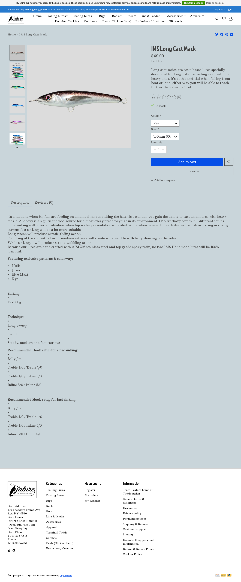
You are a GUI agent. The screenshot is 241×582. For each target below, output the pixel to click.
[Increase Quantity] (162, 149)
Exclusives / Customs (150, 21)
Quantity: (157, 142)
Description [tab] (20, 202)
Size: (155, 129)
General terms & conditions (133, 501)
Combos (51, 538)
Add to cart (187, 162)
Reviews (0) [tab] (44, 202)
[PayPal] (223, 575)
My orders (91, 495)
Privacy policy (132, 513)
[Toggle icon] (217, 19)
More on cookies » (215, 3)
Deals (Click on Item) (116, 21)
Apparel (51, 527)
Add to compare (164, 180)
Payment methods (134, 518)
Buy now (192, 171)
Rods (49, 511)
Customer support (134, 529)
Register (90, 490)
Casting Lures (55, 495)
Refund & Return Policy (138, 549)
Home (37, 16)
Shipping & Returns (135, 524)
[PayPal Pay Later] (229, 575)
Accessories (53, 522)
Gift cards (176, 21)
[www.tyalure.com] (16, 18)
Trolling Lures (55, 490)
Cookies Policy (132, 554)
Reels (49, 506)
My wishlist (92, 500)
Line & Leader (55, 516)
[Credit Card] (217, 575)
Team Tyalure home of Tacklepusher (137, 491)
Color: (156, 115)
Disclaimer (130, 508)
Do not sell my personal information (138, 541)
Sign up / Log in (223, 9)
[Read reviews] (164, 96)
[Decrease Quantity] (155, 149)
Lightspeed (66, 575)
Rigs (49, 500)
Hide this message (193, 3)
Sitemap (128, 534)
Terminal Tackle (56, 532)
